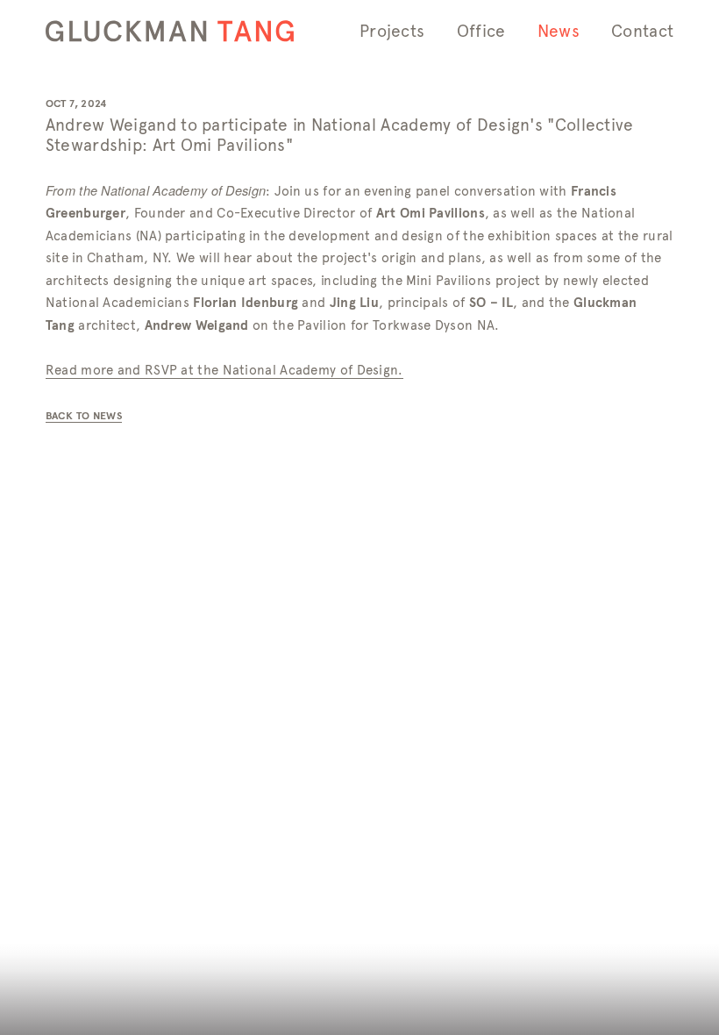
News (558, 31)
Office (481, 31)
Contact (642, 31)
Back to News (84, 415)
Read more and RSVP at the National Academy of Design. (224, 370)
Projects (392, 31)
